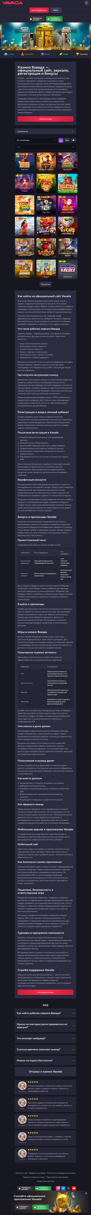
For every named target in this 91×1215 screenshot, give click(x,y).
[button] (2, 36)
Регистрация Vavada (45, 992)
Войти (55, 10)
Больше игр (45, 284)
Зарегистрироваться (39, 10)
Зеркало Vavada (45, 119)
